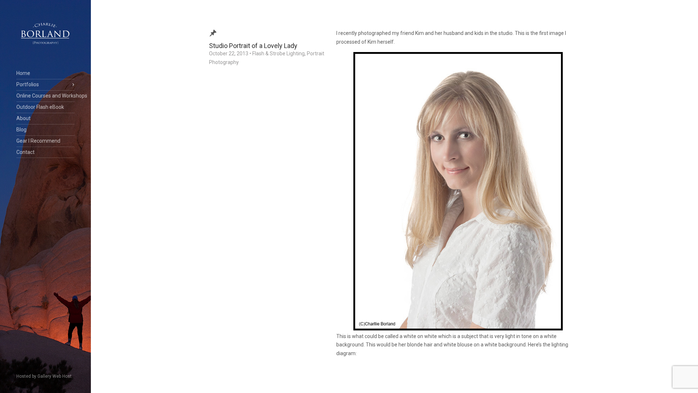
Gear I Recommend (38, 141)
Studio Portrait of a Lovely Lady (253, 45)
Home (23, 73)
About (23, 118)
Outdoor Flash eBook (40, 107)
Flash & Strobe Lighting (278, 53)
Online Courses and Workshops (45, 96)
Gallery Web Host (54, 376)
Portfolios (27, 84)
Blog (21, 129)
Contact (25, 152)
